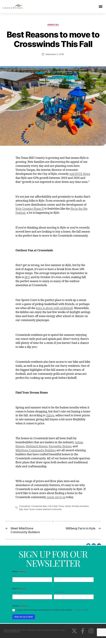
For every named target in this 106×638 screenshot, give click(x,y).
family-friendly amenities (77, 506)
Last (55, 575)
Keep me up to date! (23, 617)
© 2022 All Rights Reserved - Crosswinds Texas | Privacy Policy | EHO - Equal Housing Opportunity (34, 631)
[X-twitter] (74, 631)
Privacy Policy (80, 610)
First (14, 575)
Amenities (53, 25)
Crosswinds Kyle (39, 506)
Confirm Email (59, 592)
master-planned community (49, 509)
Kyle (21, 509)
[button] (100, 6)
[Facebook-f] (82, 631)
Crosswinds (24, 506)
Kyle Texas (29, 509)
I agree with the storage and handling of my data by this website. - (52, 610)
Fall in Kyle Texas (56, 506)
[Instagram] (91, 631)
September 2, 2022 (54, 54)
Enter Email (16, 592)
